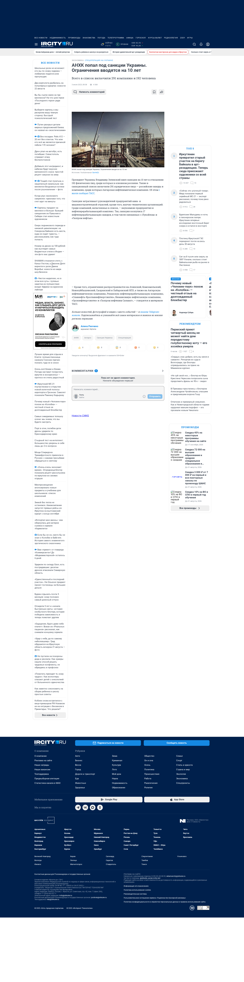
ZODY (182, 38)
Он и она (148, 760)
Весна (78, 765)
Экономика (182, 778)
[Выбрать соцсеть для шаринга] (161, 92)
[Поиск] (194, 44)
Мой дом (116, 774)
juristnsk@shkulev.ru (99, 897)
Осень (147, 765)
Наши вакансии (42, 769)
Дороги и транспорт (85, 774)
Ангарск (87, 338)
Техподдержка (41, 774)
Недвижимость (58, 38)
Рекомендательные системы (135, 894)
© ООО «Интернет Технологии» (80, 908)
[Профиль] (207, 44)
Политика (149, 769)
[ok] (100, 807)
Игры (190, 38)
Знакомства (89, 38)
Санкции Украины (105, 338)
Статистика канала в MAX (47, 783)
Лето (114, 769)
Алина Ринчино (89, 326)
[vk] (85, 807)
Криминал (117, 760)
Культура (116, 765)
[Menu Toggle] (36, 44)
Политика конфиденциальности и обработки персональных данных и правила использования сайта (164, 902)
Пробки (122, 44)
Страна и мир (183, 769)
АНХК (76, 338)
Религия (148, 787)
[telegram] (78, 807)
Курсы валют (155, 38)
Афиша (129, 38)
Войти (81, 397)
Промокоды (74, 38)
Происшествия (151, 774)
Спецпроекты (183, 783)
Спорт (179, 760)
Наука (115, 778)
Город (78, 769)
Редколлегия (171, 38)
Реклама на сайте (43, 760)
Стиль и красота (184, 765)
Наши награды (41, 765)
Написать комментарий (91, 92)
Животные (80, 783)
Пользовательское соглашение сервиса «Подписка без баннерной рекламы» (155, 898)
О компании (40, 756)
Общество (149, 756)
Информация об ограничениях (136, 886)
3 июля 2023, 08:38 (79, 85)
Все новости (40, 38)
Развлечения (150, 783)
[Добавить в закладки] (154, 92)
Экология (181, 774)
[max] (92, 807)
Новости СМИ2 (80, 415)
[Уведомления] (201, 44)
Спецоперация (124, 338)
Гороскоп (141, 38)
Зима (114, 756)
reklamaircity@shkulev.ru (175, 876)
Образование (118, 787)
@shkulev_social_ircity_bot (150, 878)
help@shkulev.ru (53, 899)
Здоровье (80, 787)
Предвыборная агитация (46, 778)
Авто (77, 756)
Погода (101, 38)
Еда (77, 778)
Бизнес (78, 760)
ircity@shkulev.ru (65, 895)
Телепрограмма (116, 38)
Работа (147, 778)
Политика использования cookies (137, 890)
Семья (179, 756)
